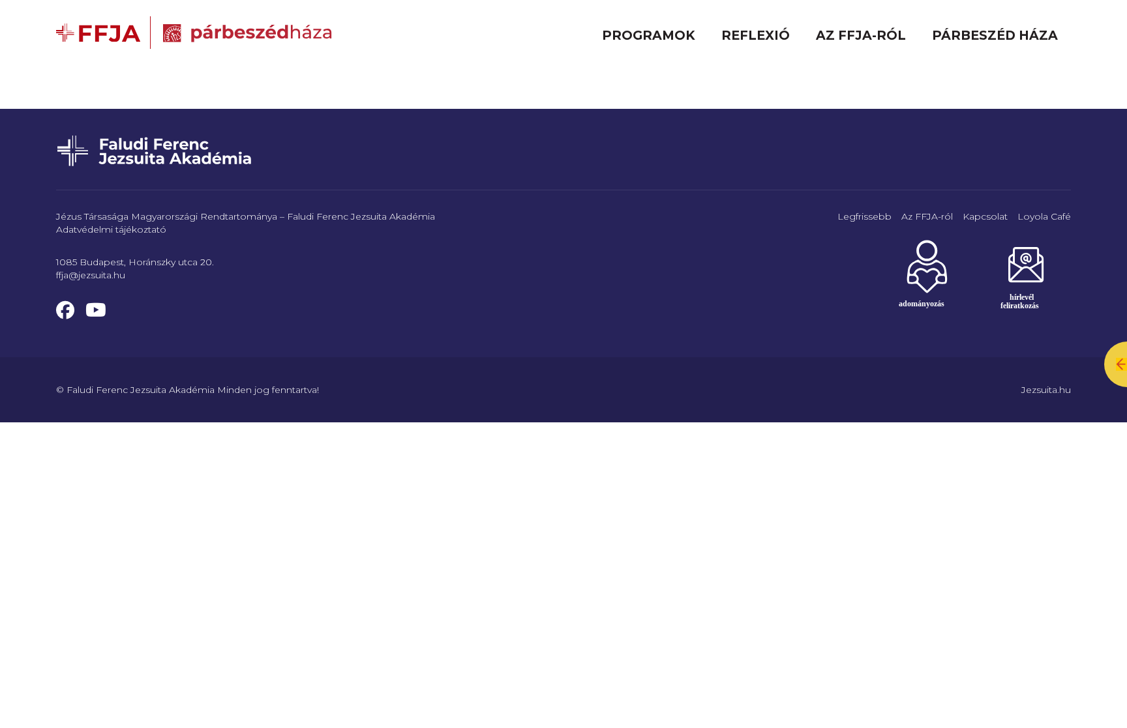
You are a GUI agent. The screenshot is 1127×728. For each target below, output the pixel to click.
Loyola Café (1044, 216)
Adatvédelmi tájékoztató (111, 229)
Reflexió (755, 35)
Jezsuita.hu (1046, 390)
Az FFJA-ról (861, 35)
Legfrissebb (864, 216)
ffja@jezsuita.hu (90, 275)
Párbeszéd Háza (995, 35)
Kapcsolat (985, 216)
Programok (648, 35)
